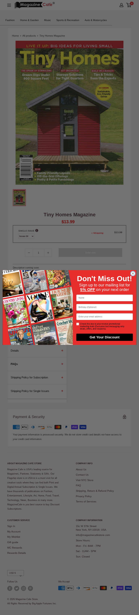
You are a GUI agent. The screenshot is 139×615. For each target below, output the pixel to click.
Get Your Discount (105, 337)
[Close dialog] (132, 273)
